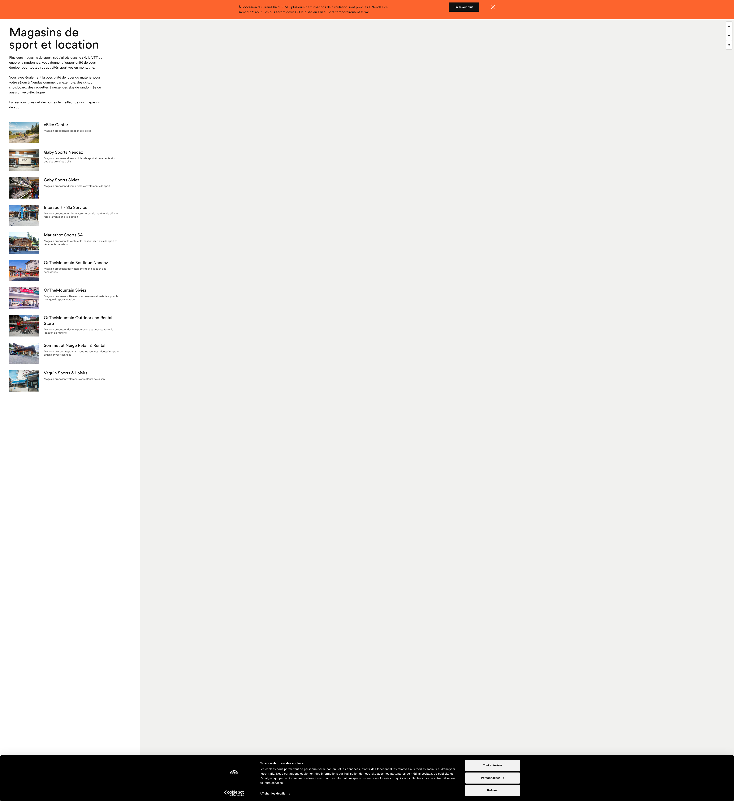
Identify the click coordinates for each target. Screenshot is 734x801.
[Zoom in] (729, 26)
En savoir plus (463, 7)
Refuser (492, 790)
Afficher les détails (272, 793)
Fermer (493, 7)
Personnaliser (490, 777)
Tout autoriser (492, 765)
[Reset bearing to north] (729, 44)
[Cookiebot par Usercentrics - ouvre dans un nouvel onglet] (234, 793)
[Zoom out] (729, 35)
